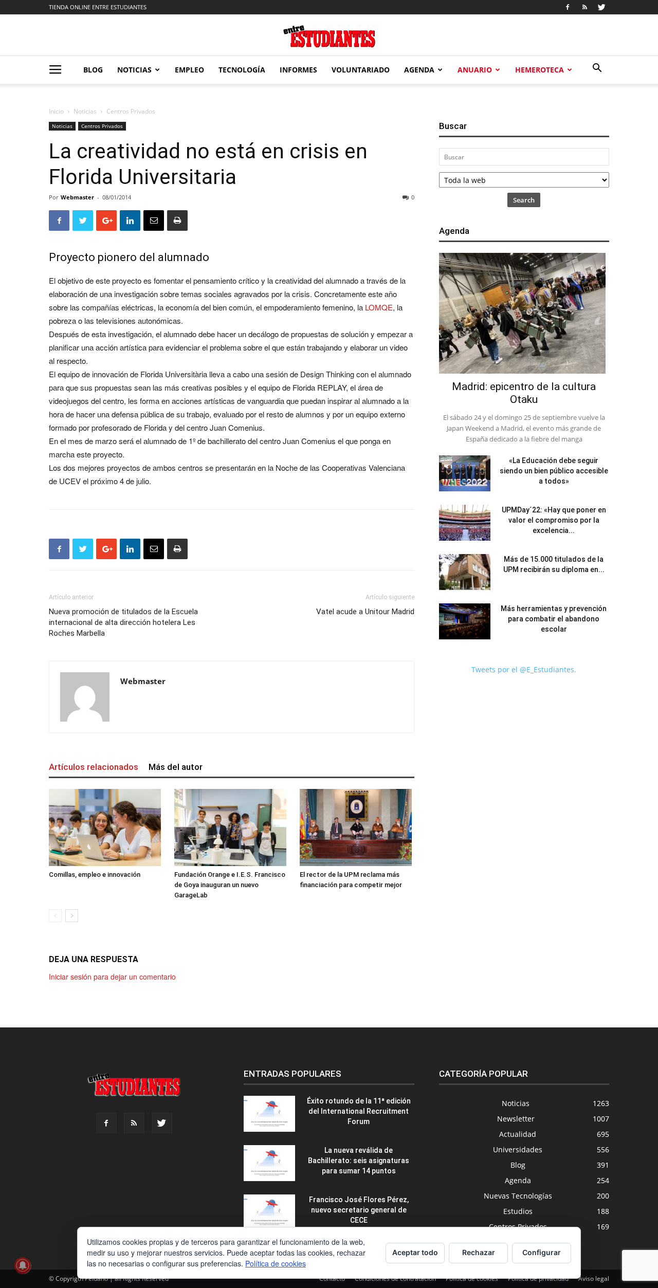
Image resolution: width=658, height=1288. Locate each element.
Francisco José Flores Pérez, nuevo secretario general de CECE (359, 1209)
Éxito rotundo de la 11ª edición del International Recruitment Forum (359, 1111)
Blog (93, 70)
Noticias (134, 70)
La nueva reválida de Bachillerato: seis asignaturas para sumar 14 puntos (358, 1160)
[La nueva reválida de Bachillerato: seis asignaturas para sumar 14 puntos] (269, 1163)
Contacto (332, 1278)
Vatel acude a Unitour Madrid (365, 611)
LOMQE (379, 307)
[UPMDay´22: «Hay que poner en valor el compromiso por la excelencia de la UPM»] (464, 523)
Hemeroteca (539, 70)
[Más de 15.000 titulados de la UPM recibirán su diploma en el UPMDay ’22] (464, 572)
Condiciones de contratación (395, 1278)
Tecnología (241, 70)
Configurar (541, 1252)
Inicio (56, 111)
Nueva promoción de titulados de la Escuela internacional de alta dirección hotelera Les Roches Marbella (123, 622)
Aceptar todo (415, 1252)
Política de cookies (472, 1278)
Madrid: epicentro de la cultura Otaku (524, 393)
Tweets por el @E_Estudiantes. (523, 669)
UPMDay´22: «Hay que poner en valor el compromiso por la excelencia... (554, 520)
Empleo (189, 70)
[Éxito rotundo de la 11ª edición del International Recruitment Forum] (269, 1114)
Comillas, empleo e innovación (94, 874)
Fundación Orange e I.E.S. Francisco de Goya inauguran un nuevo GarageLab (229, 885)
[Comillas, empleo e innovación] (106, 827)
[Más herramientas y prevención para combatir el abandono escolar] (464, 621)
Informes (298, 70)
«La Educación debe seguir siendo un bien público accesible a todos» (554, 470)
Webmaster (77, 197)
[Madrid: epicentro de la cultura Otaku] (524, 313)
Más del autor (176, 767)
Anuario (475, 70)
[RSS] (584, 7)
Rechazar (478, 1252)
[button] (596, 69)
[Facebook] (567, 7)
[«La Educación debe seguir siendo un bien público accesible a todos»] (464, 473)
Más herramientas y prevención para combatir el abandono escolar (554, 618)
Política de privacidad (538, 1278)
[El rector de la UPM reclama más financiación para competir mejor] (357, 827)
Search (524, 200)
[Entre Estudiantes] (329, 36)
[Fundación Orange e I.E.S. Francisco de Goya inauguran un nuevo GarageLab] (231, 827)
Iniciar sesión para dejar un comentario (112, 976)
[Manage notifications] (22, 1265)
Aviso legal (593, 1278)
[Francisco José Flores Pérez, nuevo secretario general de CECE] (269, 1212)
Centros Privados (102, 126)
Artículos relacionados (93, 767)
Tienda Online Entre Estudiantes (98, 7)
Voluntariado (361, 70)
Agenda (419, 70)
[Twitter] (601, 7)
